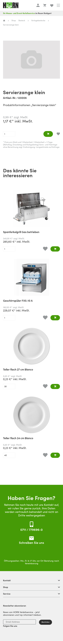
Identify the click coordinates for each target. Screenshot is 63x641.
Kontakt (7, 580)
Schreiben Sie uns (31, 543)
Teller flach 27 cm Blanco (18, 369)
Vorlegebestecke (38, 20)
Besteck (22, 20)
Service (6, 593)
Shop (5, 587)
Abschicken (45, 622)
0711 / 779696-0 (31, 530)
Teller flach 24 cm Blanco (18, 438)
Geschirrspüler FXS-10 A (18, 300)
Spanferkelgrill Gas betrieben (21, 232)
